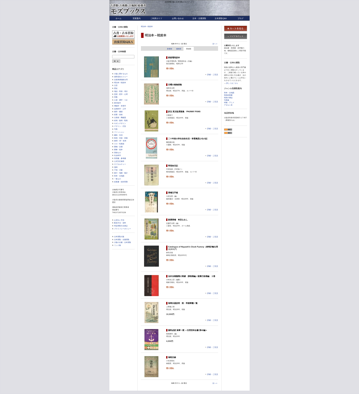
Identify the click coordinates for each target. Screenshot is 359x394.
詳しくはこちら (232, 83)
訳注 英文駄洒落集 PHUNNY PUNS (184, 111)
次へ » (214, 44)
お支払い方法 (119, 220)
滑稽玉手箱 (173, 192)
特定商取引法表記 (121, 226)
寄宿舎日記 (173, 166)
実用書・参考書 (120, 158)
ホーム (118, 18)
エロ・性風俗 (119, 144)
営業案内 (137, 18)
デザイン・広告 (120, 126)
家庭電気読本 (174, 57)
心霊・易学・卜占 (121, 100)
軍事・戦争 (118, 150)
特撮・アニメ (229, 103)
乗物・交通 (118, 147)
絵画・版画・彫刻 (121, 120)
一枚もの (117, 179)
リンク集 (117, 245)
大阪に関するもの (121, 74)
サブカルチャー (120, 164)
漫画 (116, 167)
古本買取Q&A (221, 18)
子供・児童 (118, 170)
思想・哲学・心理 (121, 94)
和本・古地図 (119, 176)
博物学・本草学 (120, 106)
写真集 (226, 100)
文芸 (116, 85)
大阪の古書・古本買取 (122, 242)
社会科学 (117, 155)
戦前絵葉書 (228, 95)
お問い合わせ (178, 18)
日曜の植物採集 (175, 84)
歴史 (116, 88)
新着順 (169, 49)
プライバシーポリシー (122, 229)
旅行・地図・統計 (121, 173)
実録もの (117, 153)
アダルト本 (228, 105)
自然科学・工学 (120, 109)
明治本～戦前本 (147, 26)
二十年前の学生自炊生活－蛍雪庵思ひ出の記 (187, 138)
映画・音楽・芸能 (121, 138)
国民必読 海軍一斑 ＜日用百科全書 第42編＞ (187, 330)
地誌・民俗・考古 (121, 91)
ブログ (240, 18)
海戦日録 (172, 357)
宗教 (116, 97)
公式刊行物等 (119, 161)
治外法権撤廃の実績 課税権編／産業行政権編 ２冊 (191, 276)
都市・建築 (118, 112)
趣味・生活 (118, 135)
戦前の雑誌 (228, 98)
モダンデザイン (120, 123)
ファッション (119, 132)
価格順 (178, 49)
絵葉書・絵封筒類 (121, 182)
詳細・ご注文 (212, 74)
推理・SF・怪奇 (120, 141)
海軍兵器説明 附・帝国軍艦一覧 (183, 303)
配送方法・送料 (120, 223)
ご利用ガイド (156, 18)
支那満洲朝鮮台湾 (121, 80)
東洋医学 (117, 103)
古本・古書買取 (199, 18)
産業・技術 (118, 115)
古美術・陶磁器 (120, 118)
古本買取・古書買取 (121, 240)
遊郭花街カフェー (121, 77)
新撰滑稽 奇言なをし (178, 220)
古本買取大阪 (119, 237)
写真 (116, 129)
